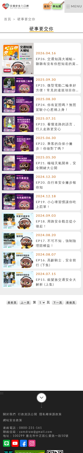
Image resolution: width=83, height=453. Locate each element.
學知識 (57, 6)
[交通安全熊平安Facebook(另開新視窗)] (23, 444)
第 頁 (42, 302)
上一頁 (25, 302)
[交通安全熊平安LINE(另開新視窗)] (6, 444)
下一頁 (57, 302)
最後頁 (70, 302)
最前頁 (12, 302)
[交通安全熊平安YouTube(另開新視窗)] (15, 444)
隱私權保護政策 (50, 414)
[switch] (73, 6)
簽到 (47, 6)
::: (2, 15)
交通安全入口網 (16, 6)
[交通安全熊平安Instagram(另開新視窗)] (31, 444)
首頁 (7, 19)
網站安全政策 (12, 420)
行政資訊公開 (27, 414)
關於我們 (9, 414)
